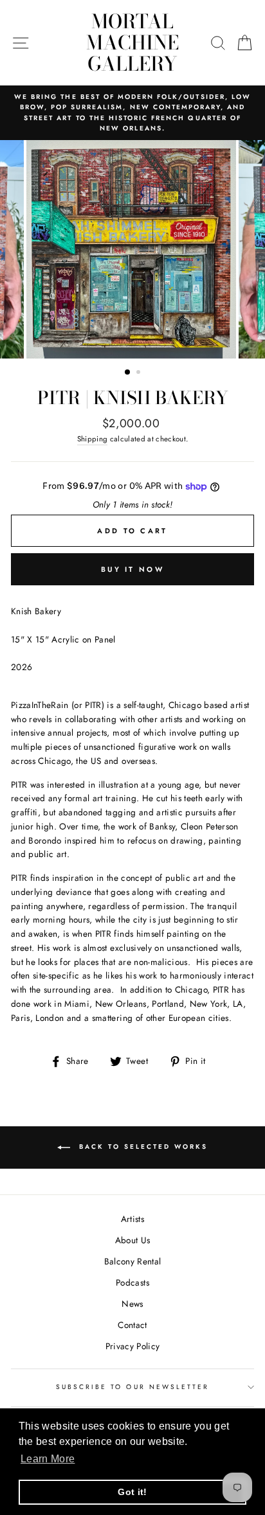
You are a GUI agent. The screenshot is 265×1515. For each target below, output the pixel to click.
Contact (132, 1324)
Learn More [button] (48, 1458)
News (132, 1303)
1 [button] (128, 372)
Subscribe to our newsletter (133, 1387)
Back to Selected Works (141, 1146)
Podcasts (132, 1282)
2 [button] (139, 373)
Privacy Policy (132, 1346)
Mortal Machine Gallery (132, 42)
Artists (132, 1218)
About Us (133, 1240)
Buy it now (132, 569)
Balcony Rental (132, 1261)
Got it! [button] (132, 1492)
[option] (132, 113)
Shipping (92, 439)
